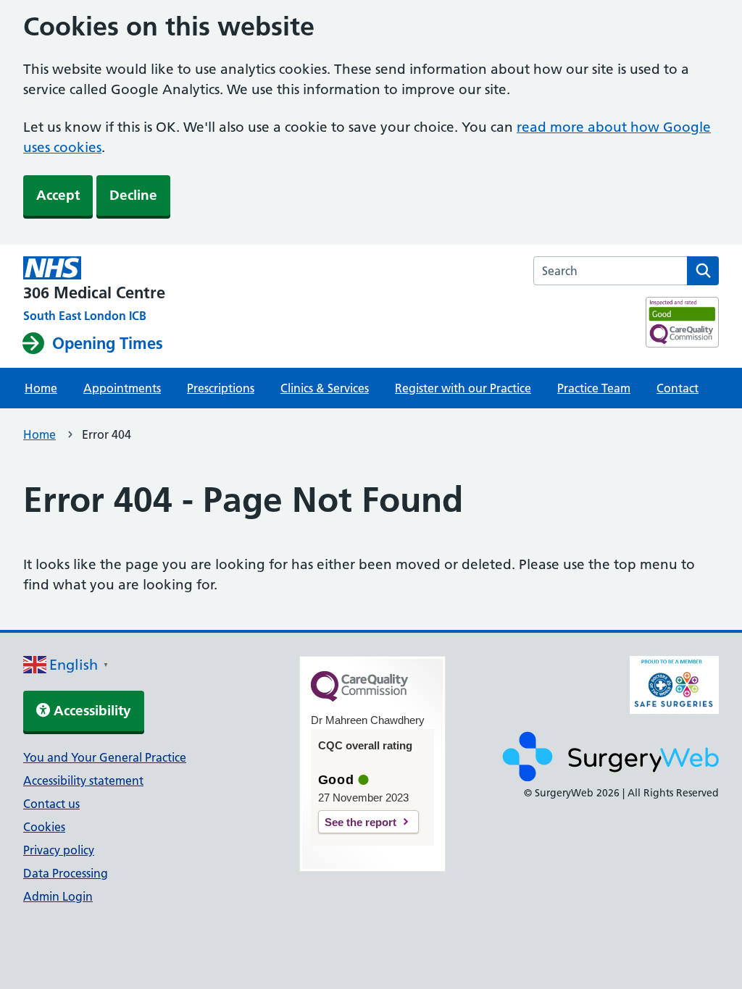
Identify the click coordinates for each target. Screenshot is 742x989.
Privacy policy (58, 850)
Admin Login (58, 896)
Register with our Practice (463, 388)
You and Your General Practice (104, 757)
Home (41, 388)
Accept (58, 195)
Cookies (44, 827)
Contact (677, 388)
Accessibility (90, 710)
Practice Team (593, 388)
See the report (360, 822)
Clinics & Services (324, 388)
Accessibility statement (83, 780)
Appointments (122, 388)
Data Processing (65, 873)
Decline (133, 195)
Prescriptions (220, 388)
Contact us (51, 803)
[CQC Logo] (359, 698)
